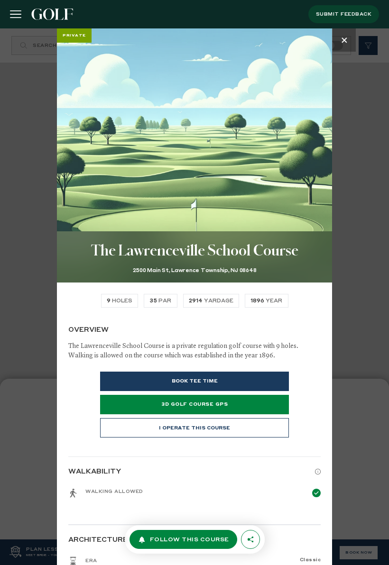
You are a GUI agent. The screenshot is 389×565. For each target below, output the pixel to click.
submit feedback (344, 14)
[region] (194, 296)
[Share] (250, 539)
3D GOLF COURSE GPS (194, 404)
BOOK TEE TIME (195, 381)
